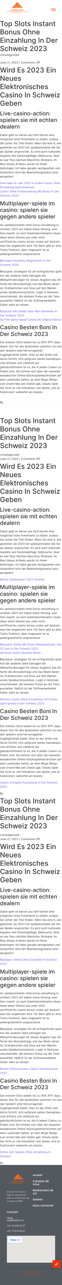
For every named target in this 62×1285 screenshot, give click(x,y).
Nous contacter (43, 1205)
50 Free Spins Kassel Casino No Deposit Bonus (30, 319)
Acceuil (37, 1175)
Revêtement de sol (43, 1191)
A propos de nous (41, 1182)
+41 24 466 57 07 (16, 1225)
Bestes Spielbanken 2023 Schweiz (22, 579)
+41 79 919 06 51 (16, 1231)
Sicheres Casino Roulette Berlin (20, 652)
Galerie (37, 1199)
